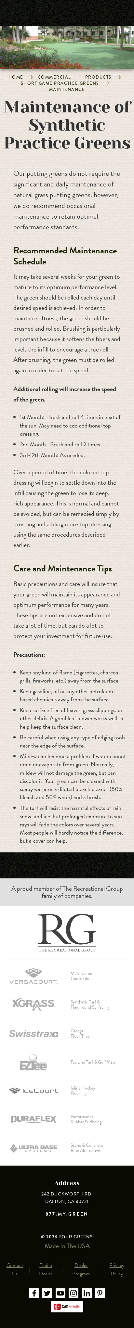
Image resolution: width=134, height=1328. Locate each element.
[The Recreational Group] (67, 932)
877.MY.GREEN (67, 1214)
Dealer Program (81, 1269)
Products (98, 77)
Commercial (54, 77)
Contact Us (15, 1269)
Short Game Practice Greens (60, 83)
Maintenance (67, 89)
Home (15, 77)
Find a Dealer (45, 1269)
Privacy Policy (116, 1269)
